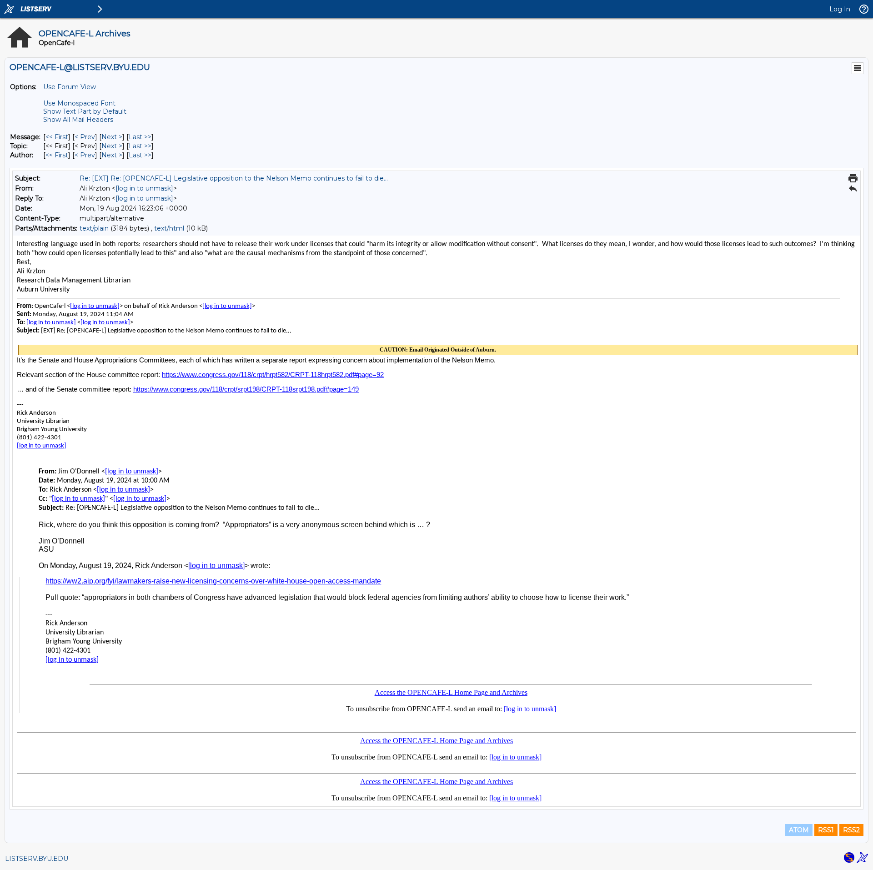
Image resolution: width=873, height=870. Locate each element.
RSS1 (826, 830)
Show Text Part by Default (84, 111)
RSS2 (851, 830)
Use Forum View (69, 87)
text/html (169, 228)
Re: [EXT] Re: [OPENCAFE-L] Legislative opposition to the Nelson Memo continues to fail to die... (234, 178)
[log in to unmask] (144, 188)
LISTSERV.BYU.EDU (36, 859)
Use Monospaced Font (79, 103)
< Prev (85, 137)
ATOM (799, 830)
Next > (111, 137)
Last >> (140, 137)
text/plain (94, 228)
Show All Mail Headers (78, 120)
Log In (839, 9)
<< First (56, 137)
